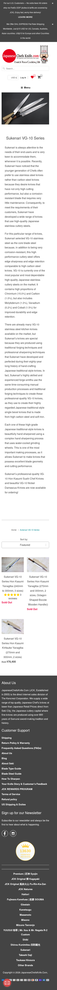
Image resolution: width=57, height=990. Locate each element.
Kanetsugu (25, 909)
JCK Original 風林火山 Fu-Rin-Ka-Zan (25, 884)
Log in (23, 77)
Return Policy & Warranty (16, 743)
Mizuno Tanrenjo (25, 925)
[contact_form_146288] (7, 983)
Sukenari (25, 950)
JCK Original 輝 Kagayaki (25, 879)
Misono (25, 920)
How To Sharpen (11, 778)
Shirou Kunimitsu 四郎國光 (25, 944)
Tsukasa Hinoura (25, 960)
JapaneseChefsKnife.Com (34, 972)
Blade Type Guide (11, 768)
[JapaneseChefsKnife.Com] (25, 54)
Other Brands (25, 965)
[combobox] (25, 68)
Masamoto (25, 914)
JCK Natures (25, 889)
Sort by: (24, 539)
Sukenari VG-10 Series (25, 138)
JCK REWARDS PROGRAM (17, 789)
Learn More (25, 17)
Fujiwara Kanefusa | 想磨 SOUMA (25, 899)
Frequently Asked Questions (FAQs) (21, 748)
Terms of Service (11, 794)
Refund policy (9, 799)
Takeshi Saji (25, 955)
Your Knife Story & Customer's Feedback (24, 784)
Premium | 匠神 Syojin (25, 873)
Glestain (25, 904)
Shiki (25, 939)
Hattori (25, 894)
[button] (12, 594)
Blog (4, 758)
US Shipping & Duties (14, 804)
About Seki (8, 763)
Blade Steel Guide (11, 773)
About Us (7, 753)
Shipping (7, 737)
